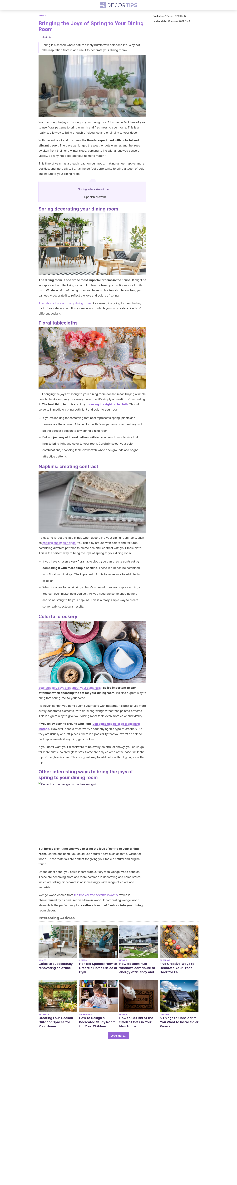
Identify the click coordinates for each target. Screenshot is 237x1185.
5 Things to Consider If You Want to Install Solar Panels (179, 1022)
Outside (164, 1014)
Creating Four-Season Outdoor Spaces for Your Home (56, 1022)
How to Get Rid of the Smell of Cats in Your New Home (136, 1022)
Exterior (165, 960)
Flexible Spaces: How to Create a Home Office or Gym (98, 968)
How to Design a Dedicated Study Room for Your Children (97, 1022)
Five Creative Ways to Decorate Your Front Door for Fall (177, 968)
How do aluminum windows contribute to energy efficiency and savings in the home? (137, 968)
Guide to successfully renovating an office (56, 966)
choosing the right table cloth (107, 404)
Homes (42, 15)
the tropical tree (96, 895)
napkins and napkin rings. (59, 542)
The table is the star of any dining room (65, 303)
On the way (85, 1014)
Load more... (119, 1035)
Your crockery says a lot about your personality (70, 687)
